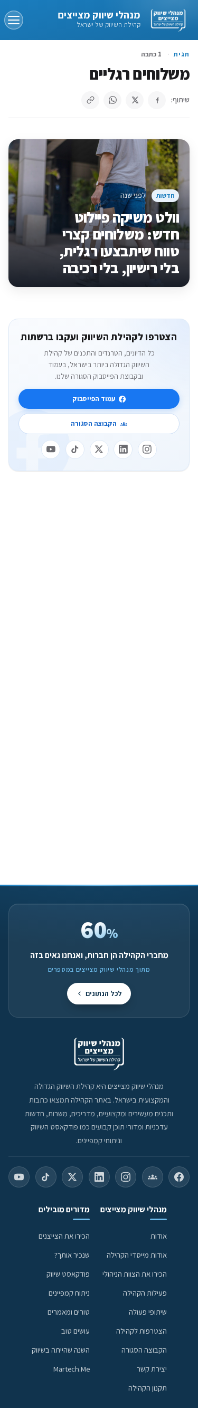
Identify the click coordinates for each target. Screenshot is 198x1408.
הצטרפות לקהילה (141, 1331)
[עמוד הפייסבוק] (179, 1176)
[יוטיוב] (50, 449)
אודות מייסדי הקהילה (137, 1255)
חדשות (165, 195)
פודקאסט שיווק (68, 1274)
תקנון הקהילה (147, 1388)
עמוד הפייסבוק (93, 398)
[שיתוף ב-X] (135, 100)
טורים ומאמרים (69, 1312)
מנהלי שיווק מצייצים (99, 15)
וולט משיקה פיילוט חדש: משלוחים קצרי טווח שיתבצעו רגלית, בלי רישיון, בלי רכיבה (119, 242)
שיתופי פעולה (148, 1312)
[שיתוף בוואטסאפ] (112, 100)
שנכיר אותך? (72, 1255)
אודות (158, 1236)
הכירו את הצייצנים (64, 1236)
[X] (99, 449)
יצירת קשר (152, 1369)
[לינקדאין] (123, 449)
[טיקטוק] (74, 449)
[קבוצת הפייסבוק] (152, 1176)
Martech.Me (71, 1369)
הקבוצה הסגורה (94, 423)
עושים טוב (75, 1331)
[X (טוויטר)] (72, 1176)
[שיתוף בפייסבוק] (157, 100)
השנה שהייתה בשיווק (61, 1350)
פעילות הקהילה (145, 1293)
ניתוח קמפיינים (69, 1293)
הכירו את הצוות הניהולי (134, 1274)
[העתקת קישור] (90, 100)
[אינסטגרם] (147, 449)
